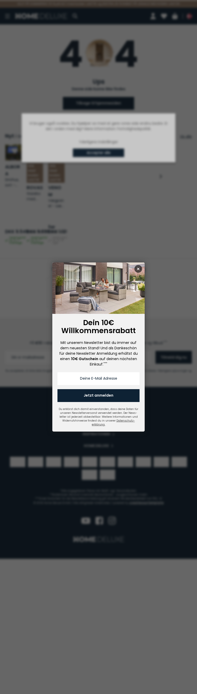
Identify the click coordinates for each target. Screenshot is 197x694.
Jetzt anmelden (98, 395)
